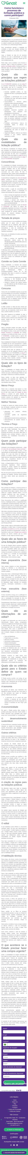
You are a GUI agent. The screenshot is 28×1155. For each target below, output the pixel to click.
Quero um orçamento (14, 1083)
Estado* (5, 1054)
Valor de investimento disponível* (13, 1073)
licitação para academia (21, 532)
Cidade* (5, 1060)
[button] (24, 3)
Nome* (5, 1028)
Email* (5, 1035)
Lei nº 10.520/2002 (7, 158)
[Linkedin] (17, 1145)
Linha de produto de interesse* (12, 1067)
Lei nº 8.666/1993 (6, 84)
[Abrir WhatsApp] (24, 1151)
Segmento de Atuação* (10, 1048)
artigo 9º (23, 353)
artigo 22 (21, 155)
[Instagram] (11, 1145)
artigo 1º (24, 157)
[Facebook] (14, 1145)
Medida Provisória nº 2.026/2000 (10, 332)
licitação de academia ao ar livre (11, 528)
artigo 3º (24, 84)
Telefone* (6, 1041)
